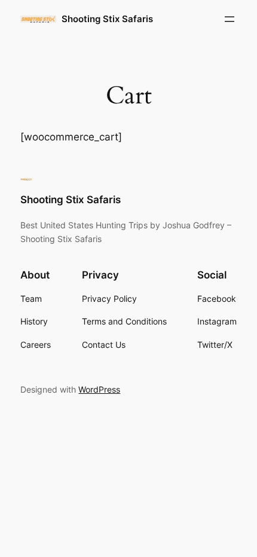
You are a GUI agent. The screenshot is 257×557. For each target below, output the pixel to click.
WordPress (99, 389)
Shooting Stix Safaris (107, 19)
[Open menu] (229, 19)
